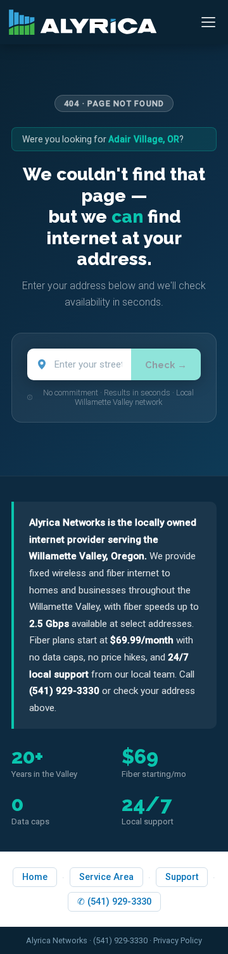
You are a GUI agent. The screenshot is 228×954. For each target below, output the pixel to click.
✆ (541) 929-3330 (114, 901)
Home (35, 877)
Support (181, 877)
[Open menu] (208, 22)
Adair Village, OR (143, 139)
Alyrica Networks (56, 940)
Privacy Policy (177, 940)
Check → (166, 364)
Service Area (106, 877)
